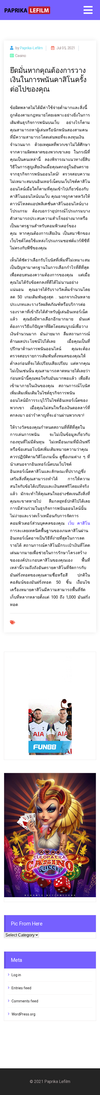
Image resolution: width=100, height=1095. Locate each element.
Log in (16, 975)
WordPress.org (23, 1014)
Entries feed (21, 988)
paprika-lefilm (31, 48)
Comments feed (25, 1001)
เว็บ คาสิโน (79, 523)
